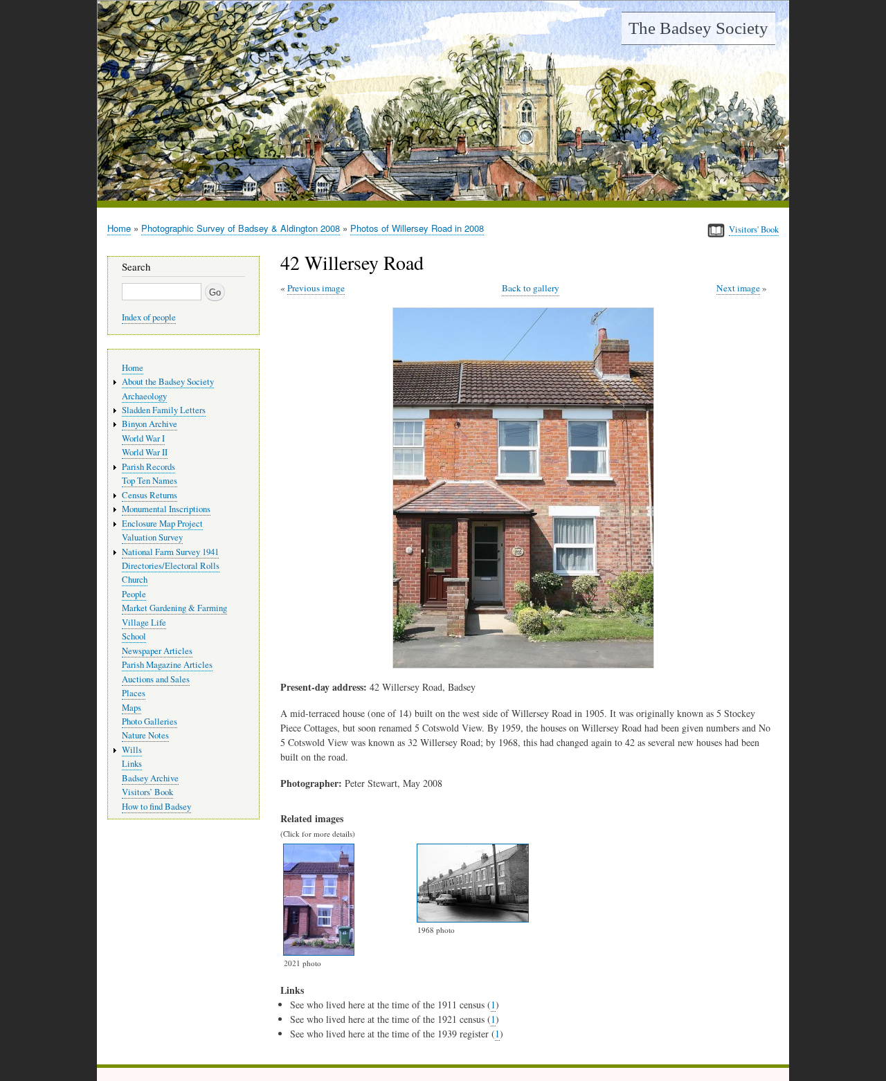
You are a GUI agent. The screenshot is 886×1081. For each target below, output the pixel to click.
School (134, 636)
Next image (738, 288)
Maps (131, 708)
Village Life (144, 622)
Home (119, 228)
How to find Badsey (156, 806)
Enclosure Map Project (162, 523)
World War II (145, 452)
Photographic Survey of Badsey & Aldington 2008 (240, 228)
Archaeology (144, 396)
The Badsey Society (698, 28)
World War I (143, 438)
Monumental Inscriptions (166, 509)
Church (134, 579)
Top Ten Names (149, 481)
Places (133, 693)
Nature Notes (145, 735)
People (134, 594)
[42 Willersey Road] (526, 664)
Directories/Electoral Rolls (170, 566)
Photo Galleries (149, 721)
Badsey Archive (150, 778)
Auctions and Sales (156, 679)
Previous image (316, 288)
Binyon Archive (149, 424)
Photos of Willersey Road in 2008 (417, 228)
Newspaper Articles (157, 651)
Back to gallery (530, 288)
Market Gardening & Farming (174, 608)
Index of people (149, 317)
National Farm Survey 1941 (170, 552)
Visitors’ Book (147, 792)
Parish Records (148, 467)
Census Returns (149, 495)
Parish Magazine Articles (167, 665)
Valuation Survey (152, 537)
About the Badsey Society (168, 382)
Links (132, 764)
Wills (132, 750)
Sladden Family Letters (164, 410)
